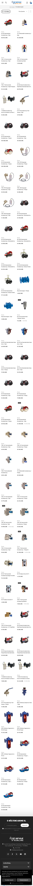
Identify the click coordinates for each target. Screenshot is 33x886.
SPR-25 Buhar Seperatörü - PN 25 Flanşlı (24, 729)
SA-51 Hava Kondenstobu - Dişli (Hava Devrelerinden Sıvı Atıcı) (24, 626)
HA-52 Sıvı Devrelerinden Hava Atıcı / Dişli (24, 343)
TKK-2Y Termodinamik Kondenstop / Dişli (6, 497)
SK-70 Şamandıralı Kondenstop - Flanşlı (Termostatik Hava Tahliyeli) (8, 137)
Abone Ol (24, 825)
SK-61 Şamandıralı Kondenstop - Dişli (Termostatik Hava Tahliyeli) (24, 420)
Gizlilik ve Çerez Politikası (17, 883)
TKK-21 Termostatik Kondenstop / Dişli (6, 548)
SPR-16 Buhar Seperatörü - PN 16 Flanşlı (8, 729)
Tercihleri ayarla (9, 880)
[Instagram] (8, 854)
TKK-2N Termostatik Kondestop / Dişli (6, 523)
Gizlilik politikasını (8, 828)
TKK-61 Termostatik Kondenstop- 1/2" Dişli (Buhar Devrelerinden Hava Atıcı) (8, 626)
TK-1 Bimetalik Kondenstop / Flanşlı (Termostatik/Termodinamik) (24, 471)
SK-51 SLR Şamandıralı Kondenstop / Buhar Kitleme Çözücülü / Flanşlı (24, 266)
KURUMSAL (7, 863)
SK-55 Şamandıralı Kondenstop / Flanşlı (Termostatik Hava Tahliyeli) (24, 780)
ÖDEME (5, 867)
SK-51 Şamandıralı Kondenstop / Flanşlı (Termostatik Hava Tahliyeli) (24, 394)
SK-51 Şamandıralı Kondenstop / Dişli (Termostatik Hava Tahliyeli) (8, 394)
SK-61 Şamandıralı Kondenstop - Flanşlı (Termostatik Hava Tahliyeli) (8, 163)
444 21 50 (17, 848)
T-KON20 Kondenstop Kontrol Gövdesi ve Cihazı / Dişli (8, 111)
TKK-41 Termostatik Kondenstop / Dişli (6, 60)
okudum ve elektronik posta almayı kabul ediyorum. (17, 829)
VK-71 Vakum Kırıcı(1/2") (7, 599)
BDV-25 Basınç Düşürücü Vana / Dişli (24, 703)
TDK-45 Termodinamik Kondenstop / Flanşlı (22, 446)
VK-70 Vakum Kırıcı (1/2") (23, 574)
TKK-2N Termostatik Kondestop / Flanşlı (22, 523)
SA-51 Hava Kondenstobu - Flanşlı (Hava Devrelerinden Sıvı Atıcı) (7, 652)
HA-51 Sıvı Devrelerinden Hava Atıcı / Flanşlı (8, 368)
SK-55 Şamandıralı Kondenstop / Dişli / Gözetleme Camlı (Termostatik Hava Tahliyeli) (8, 780)
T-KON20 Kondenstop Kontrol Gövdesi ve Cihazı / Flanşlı (8, 677)
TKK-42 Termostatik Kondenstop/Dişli (22, 60)
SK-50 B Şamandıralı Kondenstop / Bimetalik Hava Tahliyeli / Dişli (24, 240)
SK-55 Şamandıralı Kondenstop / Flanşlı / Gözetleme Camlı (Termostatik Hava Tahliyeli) (24, 755)
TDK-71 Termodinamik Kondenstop (6, 471)
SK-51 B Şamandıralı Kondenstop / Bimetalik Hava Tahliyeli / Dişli (8, 240)
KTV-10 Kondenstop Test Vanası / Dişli (23, 111)
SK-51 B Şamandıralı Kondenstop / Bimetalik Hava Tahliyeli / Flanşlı (24, 214)
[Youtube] (20, 854)
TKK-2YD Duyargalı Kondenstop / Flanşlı (22, 163)
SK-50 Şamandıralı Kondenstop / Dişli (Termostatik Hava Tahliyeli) (8, 34)
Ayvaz (2, 31)
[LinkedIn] (25, 854)
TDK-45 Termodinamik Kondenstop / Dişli (6, 446)
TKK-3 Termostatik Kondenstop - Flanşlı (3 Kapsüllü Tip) (22, 549)
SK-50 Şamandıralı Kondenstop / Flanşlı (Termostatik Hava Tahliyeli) (8, 420)
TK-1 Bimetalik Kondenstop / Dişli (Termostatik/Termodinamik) (24, 34)
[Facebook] (12, 854)
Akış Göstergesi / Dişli (6, 316)
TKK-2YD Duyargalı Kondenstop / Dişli (5, 188)
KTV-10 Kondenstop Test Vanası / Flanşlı (7, 703)
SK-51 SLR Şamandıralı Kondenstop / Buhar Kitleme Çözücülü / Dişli (8, 291)
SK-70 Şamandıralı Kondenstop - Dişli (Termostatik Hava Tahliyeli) (24, 137)
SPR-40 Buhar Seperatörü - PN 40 (8, 754)
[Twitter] (16, 854)
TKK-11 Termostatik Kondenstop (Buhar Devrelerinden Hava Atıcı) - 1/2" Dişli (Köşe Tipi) (23, 600)
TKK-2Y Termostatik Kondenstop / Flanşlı (22, 497)
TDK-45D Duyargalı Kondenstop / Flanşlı (22, 188)
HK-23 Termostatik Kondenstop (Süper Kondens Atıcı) (8, 574)
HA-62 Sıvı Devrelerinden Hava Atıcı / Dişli (8, 343)
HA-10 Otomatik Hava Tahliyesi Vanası (22, 317)
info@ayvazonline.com (17, 850)
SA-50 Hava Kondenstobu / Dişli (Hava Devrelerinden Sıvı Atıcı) (24, 85)
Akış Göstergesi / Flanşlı (23, 290)
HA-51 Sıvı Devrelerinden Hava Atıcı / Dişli (24, 368)
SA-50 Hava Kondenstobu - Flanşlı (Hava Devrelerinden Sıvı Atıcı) (23, 652)
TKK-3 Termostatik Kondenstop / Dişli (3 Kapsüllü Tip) (8, 85)
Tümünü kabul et (24, 880)
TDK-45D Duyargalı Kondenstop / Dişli (5, 214)
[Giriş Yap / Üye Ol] (27, 2)
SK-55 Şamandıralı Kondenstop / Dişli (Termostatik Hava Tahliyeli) (8, 806)
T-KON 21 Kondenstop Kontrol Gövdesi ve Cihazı (23, 677)
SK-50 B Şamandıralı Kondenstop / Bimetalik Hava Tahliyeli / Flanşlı (8, 266)
